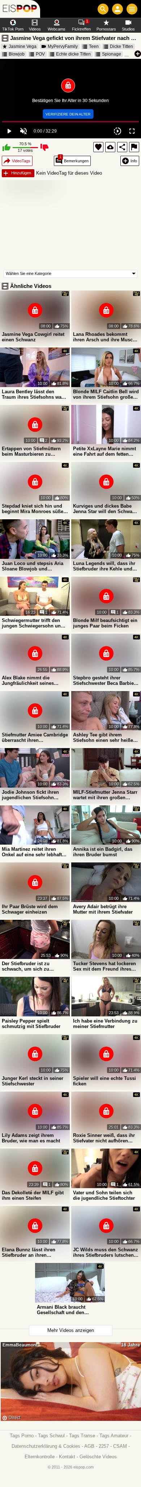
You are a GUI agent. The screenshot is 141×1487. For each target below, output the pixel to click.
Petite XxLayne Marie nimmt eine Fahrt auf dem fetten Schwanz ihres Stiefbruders (104, 451)
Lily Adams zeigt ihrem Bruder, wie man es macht (31, 1138)
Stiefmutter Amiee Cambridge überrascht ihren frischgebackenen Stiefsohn (35, 737)
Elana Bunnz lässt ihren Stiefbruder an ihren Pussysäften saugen (28, 1252)
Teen (94, 46)
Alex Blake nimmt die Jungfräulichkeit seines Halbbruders (28, 680)
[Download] (110, 147)
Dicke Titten (121, 46)
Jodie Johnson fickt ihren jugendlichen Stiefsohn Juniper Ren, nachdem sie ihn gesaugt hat (31, 794)
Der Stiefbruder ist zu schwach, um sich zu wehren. (26, 966)
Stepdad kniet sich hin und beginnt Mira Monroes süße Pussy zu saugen (32, 508)
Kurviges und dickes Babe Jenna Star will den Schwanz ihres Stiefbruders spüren (105, 508)
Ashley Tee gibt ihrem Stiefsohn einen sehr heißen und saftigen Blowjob (104, 737)
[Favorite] (98, 147)
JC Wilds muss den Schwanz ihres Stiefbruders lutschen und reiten (105, 1252)
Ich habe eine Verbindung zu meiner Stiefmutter (105, 1023)
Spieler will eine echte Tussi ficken (104, 1081)
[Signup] (117, 9)
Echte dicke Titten (73, 54)
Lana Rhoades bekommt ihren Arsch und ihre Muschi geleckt (105, 337)
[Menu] (132, 9)
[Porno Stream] (20, 9)
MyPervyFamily (63, 46)
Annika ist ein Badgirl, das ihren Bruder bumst (102, 851)
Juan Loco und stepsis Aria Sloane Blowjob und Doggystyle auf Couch (32, 566)
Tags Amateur (113, 1435)
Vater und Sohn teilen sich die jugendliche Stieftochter (104, 1195)
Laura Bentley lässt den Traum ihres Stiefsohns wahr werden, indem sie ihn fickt (34, 394)
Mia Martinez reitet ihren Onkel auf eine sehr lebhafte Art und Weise (33, 851)
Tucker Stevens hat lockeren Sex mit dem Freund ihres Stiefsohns (104, 966)
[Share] (122, 147)
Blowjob (17, 54)
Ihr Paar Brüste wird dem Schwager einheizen (30, 909)
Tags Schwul (51, 1435)
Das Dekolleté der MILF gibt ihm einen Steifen (33, 1195)
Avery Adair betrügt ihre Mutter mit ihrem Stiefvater (103, 909)
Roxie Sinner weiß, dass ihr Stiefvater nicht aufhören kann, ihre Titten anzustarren (105, 1138)
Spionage (111, 54)
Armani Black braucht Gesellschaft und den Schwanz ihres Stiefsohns (66, 1309)
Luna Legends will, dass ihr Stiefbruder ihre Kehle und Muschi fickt (104, 566)
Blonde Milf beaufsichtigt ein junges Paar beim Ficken (105, 623)
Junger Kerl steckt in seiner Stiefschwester (32, 1081)
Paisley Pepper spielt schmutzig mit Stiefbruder (31, 1023)
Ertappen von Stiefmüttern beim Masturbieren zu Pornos (31, 451)
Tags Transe (82, 1435)
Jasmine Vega (23, 46)
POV (40, 54)
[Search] (103, 9)
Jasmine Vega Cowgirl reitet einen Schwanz (33, 337)
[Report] (134, 147)
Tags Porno (22, 1435)
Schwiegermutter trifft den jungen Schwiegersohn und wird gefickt (33, 623)
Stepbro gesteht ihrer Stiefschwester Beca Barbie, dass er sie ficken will (104, 680)
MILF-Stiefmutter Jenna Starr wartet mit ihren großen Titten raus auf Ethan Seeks (105, 794)
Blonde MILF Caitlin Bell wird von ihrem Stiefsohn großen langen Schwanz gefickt (106, 394)
